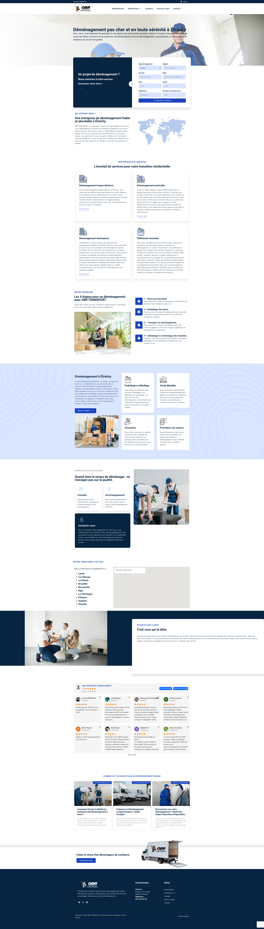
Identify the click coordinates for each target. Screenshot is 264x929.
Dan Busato (115, 728)
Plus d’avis (132, 755)
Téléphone (143, 91)
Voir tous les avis (165, 688)
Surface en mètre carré (172, 91)
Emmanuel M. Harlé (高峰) (149, 698)
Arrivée (141, 73)
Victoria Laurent (175, 698)
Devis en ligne (163, 9)
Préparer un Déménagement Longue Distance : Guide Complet (130, 812)
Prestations (133, 9)
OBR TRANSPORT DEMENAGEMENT (97, 686)
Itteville (82, 604)
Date (164, 73)
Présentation (118, 9)
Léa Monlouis (116, 698)
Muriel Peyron (87, 728)
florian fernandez (176, 728)
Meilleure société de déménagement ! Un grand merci (88, 738)
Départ (165, 64)
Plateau (82, 597)
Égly (80, 590)
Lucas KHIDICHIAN (89, 698)
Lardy (81, 573)
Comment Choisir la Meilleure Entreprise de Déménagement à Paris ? (92, 812)
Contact (177, 9)
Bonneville (84, 587)
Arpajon (82, 600)
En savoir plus (84, 209)
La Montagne (85, 594)
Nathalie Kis (144, 728)
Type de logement (146, 64)
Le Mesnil (83, 580)
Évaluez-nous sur (179, 688)
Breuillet (82, 583)
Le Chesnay (84, 577)
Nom (140, 82)
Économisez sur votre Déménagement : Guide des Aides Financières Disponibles (170, 812)
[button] (184, 8)
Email (165, 82)
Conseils (149, 9)
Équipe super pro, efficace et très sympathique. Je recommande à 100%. (87, 709)
